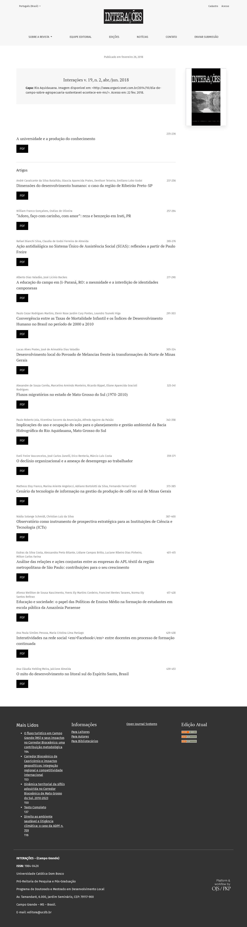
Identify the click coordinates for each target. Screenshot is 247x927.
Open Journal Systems (141, 724)
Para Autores (80, 736)
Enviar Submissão (206, 37)
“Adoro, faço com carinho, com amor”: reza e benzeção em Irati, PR (73, 215)
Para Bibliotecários (84, 741)
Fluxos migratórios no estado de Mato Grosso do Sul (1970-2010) (72, 394)
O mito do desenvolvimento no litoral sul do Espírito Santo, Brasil (72, 673)
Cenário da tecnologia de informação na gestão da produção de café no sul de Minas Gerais (93, 491)
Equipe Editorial (80, 37)
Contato (171, 37)
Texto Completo (35, 807)
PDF (22, 148)
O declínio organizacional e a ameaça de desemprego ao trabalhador (74, 460)
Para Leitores (80, 732)
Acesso (225, 6)
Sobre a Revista (39, 37)
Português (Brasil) (31, 6)
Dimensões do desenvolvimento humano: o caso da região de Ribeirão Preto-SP (84, 185)
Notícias (142, 37)
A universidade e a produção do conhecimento (55, 138)
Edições (114, 37)
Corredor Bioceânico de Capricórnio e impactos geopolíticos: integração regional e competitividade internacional (43, 766)
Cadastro (213, 6)
